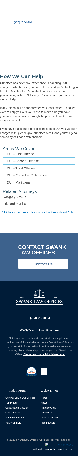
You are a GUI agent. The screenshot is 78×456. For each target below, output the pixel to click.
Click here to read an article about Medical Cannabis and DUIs (37, 212)
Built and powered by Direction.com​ (52, 449)
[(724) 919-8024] (40, 312)
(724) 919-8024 (40, 318)
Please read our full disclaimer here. (44, 354)
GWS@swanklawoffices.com (39, 330)
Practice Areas (15, 391)
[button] (56, 14)
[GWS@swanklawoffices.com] (39, 324)
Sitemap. (66, 439)
